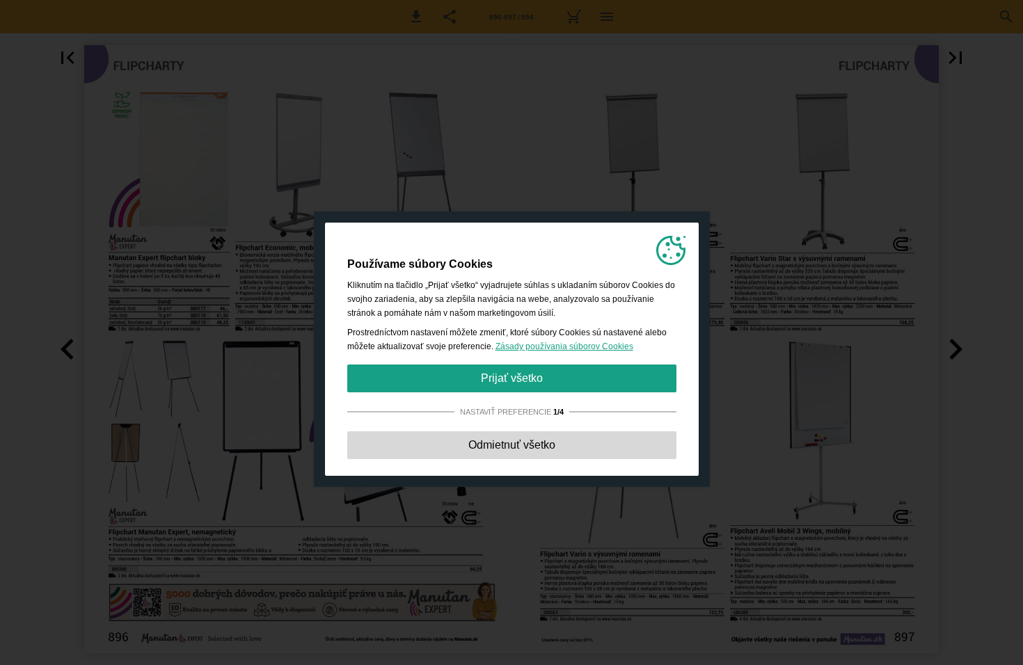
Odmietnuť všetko (511, 445)
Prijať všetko (512, 378)
